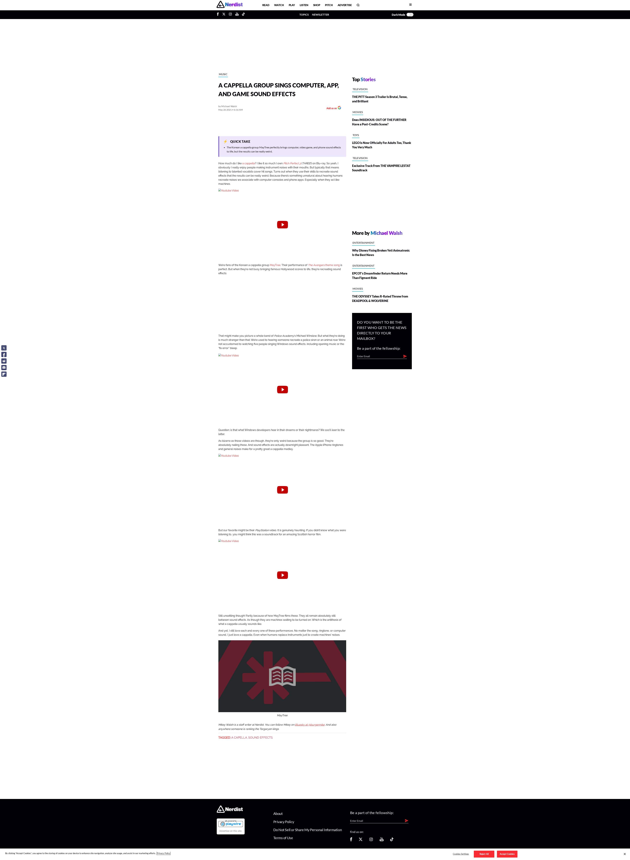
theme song (324, 265)
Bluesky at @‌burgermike (310, 724)
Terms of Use (283, 838)
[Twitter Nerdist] (224, 14)
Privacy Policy (283, 821)
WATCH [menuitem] (279, 5)
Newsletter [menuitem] (320, 14)
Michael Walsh (229, 106)
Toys (356, 135)
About (278, 813)
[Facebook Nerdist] (219, 14)
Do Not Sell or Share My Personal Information (307, 830)
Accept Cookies (507, 854)
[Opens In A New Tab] (230, 823)
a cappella (248, 163)
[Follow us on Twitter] (361, 840)
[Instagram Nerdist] (230, 14)
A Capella (239, 737)
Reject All (484, 854)
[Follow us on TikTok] (391, 840)
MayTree (275, 265)
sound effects (260, 737)
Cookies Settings (461, 854)
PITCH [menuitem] (329, 5)
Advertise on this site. (230, 831)
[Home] (230, 811)
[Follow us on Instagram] (371, 840)
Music (223, 74)
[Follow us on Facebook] (351, 840)
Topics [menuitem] (304, 14)
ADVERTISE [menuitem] (345, 5)
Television (360, 89)
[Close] (624, 854)
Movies (358, 112)
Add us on (331, 108)
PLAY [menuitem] (292, 5)
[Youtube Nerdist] (237, 14)
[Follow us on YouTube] (382, 840)
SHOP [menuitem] (316, 5)
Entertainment (364, 242)
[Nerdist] (230, 5)
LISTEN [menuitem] (304, 5)
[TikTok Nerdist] (243, 14)
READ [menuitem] (265, 5)
